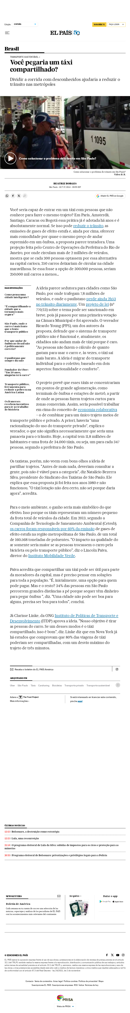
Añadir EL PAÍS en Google (112, 196)
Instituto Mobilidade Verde (51, 555)
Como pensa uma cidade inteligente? (17, 296)
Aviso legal (58, 981)
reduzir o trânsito (88, 225)
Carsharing (43, 685)
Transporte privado (74, 685)
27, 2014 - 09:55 (70, 187)
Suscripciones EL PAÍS (41, 985)
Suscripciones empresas (62, 985)
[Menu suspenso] (7, 33)
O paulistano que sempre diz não (15, 359)
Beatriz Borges (65, 183)
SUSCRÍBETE (99, 24)
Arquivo (74, 896)
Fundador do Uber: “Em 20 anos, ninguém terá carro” (17, 372)
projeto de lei (97, 304)
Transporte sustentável (98, 685)
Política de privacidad (88, 981)
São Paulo (23, 685)
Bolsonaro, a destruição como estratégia (35, 831)
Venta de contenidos (43, 981)
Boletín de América (18, 904)
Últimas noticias (15, 825)
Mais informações (19, 701)
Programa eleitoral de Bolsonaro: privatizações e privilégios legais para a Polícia (59, 855)
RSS (76, 985)
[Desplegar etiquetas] (118, 685)
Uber (12, 685)
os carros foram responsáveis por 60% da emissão (52, 528)
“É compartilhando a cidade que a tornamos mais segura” (18, 310)
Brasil (12, 49)
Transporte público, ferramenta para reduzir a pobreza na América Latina (18, 388)
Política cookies (71, 981)
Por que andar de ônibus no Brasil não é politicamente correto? (17, 345)
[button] (65, 132)
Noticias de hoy (91, 985)
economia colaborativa (97, 409)
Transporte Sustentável (24, 57)
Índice (81, 985)
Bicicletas (57, 685)
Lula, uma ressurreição (25, 838)
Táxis (33, 685)
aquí (80, 701)
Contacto (30, 981)
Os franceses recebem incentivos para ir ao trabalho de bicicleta (17, 405)
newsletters (14, 896)
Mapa (101, 981)
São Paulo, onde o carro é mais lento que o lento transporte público (16, 328)
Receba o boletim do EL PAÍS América (34, 669)
